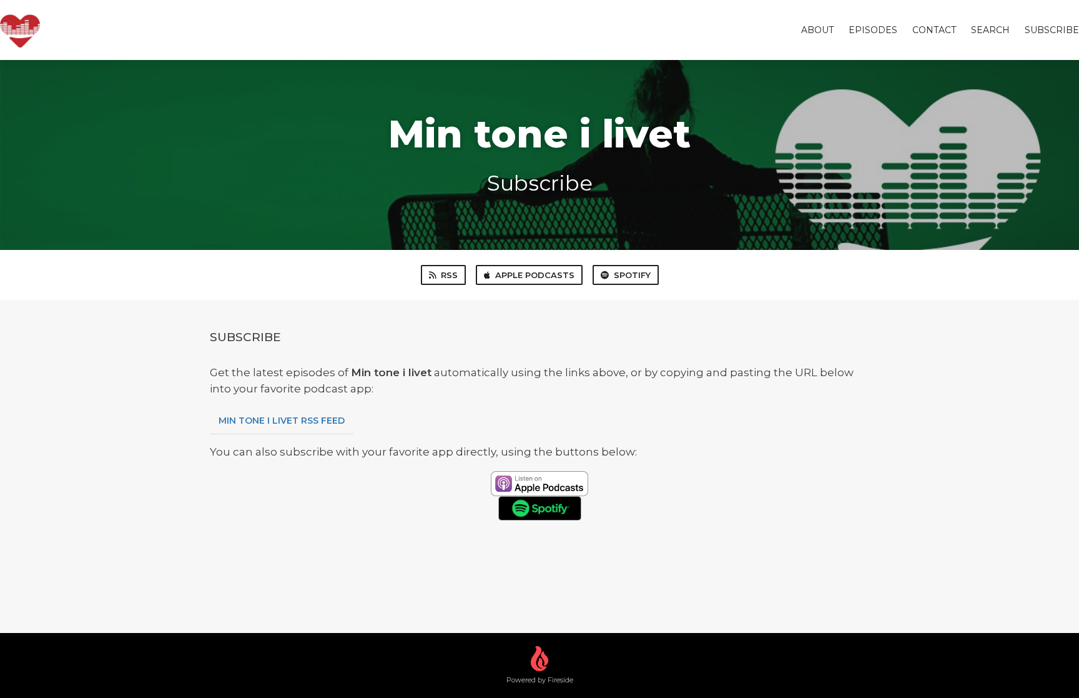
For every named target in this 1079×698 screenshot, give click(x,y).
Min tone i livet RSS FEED (282, 420)
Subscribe (1052, 30)
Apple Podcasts (534, 275)
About (817, 30)
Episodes (873, 30)
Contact (934, 30)
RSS (449, 275)
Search (990, 30)
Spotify (632, 275)
